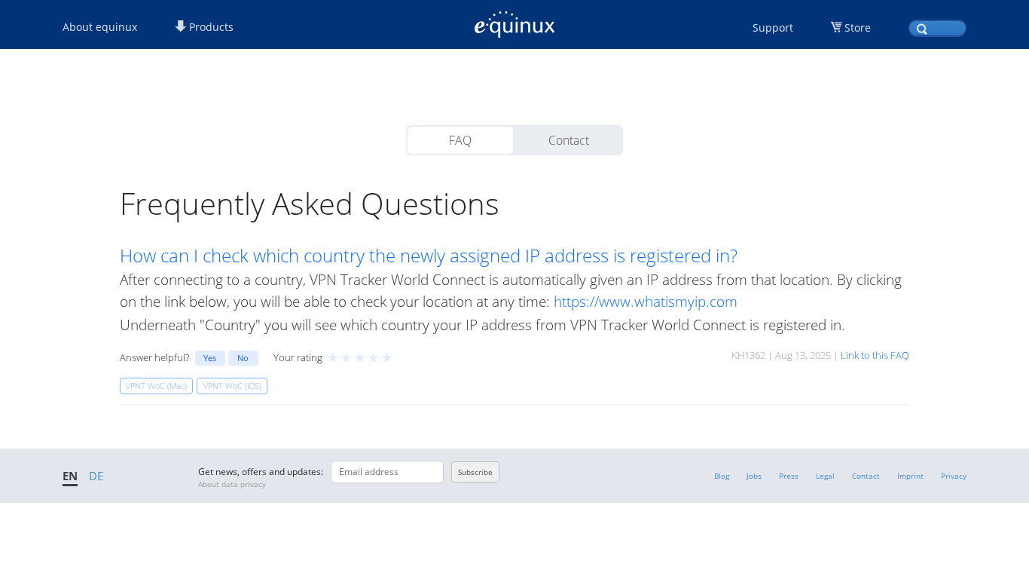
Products (210, 27)
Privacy (953, 475)
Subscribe (475, 472)
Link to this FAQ (875, 355)
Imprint (910, 475)
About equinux (100, 27)
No (243, 357)
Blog (721, 475)
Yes (209, 357)
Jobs (754, 475)
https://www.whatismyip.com (645, 301)
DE (96, 475)
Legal (825, 475)
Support (773, 27)
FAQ (460, 140)
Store (857, 27)
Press (788, 475)
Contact (568, 140)
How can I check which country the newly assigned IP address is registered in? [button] (428, 255)
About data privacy (232, 484)
